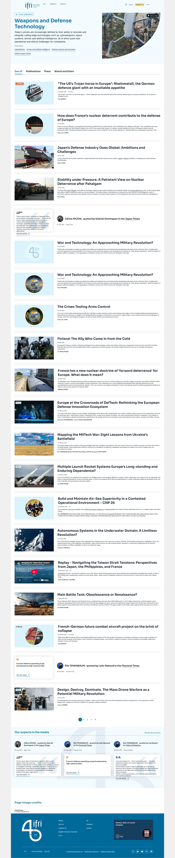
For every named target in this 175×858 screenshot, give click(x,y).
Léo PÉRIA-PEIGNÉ (62, 351)
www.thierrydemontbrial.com (74, 851)
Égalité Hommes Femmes (67, 832)
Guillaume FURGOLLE (63, 547)
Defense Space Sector (23, 53)
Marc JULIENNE (70, 579)
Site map (47, 851)
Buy (121, 836)
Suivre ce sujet (154, 15)
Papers (18, 147)
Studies (18, 434)
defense (126, 158)
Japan (120, 158)
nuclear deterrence (137, 190)
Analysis (53, 4)
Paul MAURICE (62, 99)
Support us (140, 4)
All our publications (26, 14)
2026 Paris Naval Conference (94, 509)
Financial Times (130, 665)
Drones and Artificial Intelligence (38, 49)
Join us (61, 824)
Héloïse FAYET (63, 389)
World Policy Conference (92, 851)
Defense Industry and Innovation (63, 49)
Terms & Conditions (37, 851)
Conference (61, 573)
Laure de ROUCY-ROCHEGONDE (83, 420)
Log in (131, 4)
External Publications (22, 370)
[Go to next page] (95, 719)
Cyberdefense (20, 49)
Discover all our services (152, 732)
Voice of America (133, 745)
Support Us (62, 828)
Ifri (44, 4)
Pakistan (73, 190)
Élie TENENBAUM (62, 452)
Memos (18, 179)
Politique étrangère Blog (107, 851)
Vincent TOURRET (62, 705)
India (68, 190)
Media (60, 821)
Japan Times (132, 218)
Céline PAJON (61, 163)
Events (62, 4)
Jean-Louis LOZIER (62, 133)
